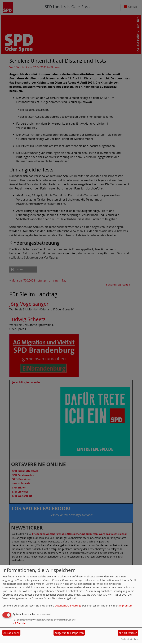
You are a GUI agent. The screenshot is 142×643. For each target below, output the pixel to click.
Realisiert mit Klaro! (129, 639)
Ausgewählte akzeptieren (69, 633)
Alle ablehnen (11, 633)
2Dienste (19, 623)
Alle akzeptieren (128, 633)
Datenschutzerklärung (68, 605)
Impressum (125, 605)
